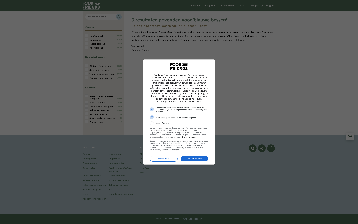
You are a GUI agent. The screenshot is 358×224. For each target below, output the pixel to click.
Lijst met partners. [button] (189, 137)
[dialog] (179, 112)
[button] (179, 123)
